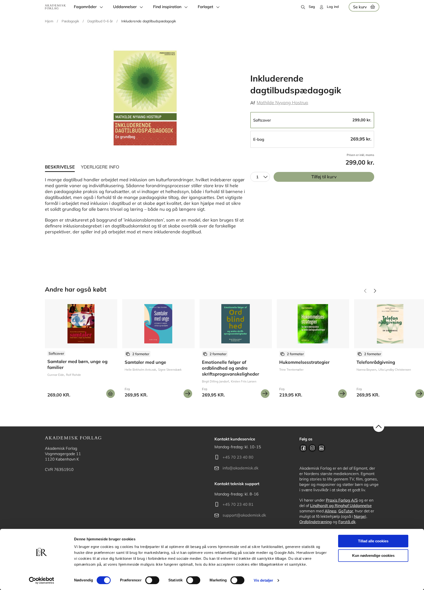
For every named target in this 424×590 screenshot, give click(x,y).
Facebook (303, 448)
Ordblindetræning (315, 521)
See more (81, 350)
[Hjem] (55, 6)
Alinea (330, 510)
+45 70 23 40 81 (238, 504)
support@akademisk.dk (244, 515)
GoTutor (345, 510)
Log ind (333, 6)
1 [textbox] (257, 176)
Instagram (312, 448)
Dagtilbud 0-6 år (100, 21)
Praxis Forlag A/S (342, 500)
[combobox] (260, 177)
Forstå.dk (347, 521)
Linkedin (321, 448)
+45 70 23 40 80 (238, 457)
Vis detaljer (263, 580)
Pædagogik (70, 21)
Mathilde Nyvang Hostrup (282, 102)
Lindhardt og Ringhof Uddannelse (341, 505)
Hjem (49, 21)
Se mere (188, 393)
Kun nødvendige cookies (373, 555)
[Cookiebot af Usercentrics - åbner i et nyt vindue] (41, 580)
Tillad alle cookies (373, 541)
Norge (359, 516)
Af (252, 103)
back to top (378, 426)
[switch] (152, 580)
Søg (312, 6)
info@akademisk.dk (240, 467)
